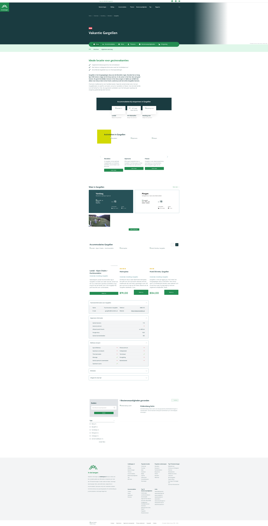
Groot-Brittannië (145, 479)
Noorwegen (143, 481)
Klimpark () (95, 433)
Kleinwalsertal (171, 472)
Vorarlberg (103, 15)
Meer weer (175, 187)
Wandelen (157, 466)
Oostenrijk (96, 15)
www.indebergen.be (159, 491)
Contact (112, 523)
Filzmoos (170, 470)
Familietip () (95, 430)
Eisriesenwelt (144, 496)
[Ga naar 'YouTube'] (179, 1)
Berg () (94, 424)
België (142, 473)
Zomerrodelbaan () (97, 439)
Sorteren (176, 400)
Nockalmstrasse (145, 513)
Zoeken (104, 413)
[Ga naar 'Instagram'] (176, 1)
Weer (122, 44)
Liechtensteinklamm (145, 495)
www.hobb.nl (157, 499)
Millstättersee (171, 466)
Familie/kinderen (158, 470)
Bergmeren (157, 472)
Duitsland (143, 472)
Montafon (110, 15)
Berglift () (95, 427)
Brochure (96, 49)
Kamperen (157, 468)
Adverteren (118, 523)
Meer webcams (134, 229)
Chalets (129, 491)
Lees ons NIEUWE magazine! (106, 1)
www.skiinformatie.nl (159, 502)
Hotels (129, 493)
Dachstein (143, 505)
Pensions (130, 497)
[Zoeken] (179, 7)
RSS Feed (130, 479)
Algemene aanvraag (107, 49)
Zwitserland (143, 477)
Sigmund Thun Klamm (146, 498)
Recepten (157, 475)
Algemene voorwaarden (128, 523)
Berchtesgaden (171, 477)
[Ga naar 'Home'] (4, 7)
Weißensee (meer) (172, 473)
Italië (142, 470)
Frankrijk (143, 468)
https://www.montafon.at (138, 311)
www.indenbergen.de (159, 493)
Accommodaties (122, 7)
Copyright (149, 523)
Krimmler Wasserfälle (146, 500)
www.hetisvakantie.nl (159, 504)
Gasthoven (130, 495)
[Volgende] (167, 157)
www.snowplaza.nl (159, 495)
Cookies (154, 523)
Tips (150, 7)
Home (90, 15)
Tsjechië (143, 475)
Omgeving (164, 44)
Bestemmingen (102, 7)
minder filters (102, 442)
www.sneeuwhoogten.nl (160, 500)
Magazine (157, 7)
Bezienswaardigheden (141, 7)
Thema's (132, 7)
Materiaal (157, 477)
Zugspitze (143, 511)
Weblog (112, 7)
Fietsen (156, 473)
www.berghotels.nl (159, 497)
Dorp (97, 44)
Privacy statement (140, 523)
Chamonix (170, 475)
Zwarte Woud (171, 479)
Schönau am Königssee (173, 468)
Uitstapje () (95, 436)
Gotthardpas (144, 493)
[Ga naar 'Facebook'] (172, 1)
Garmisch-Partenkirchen (173, 484)
